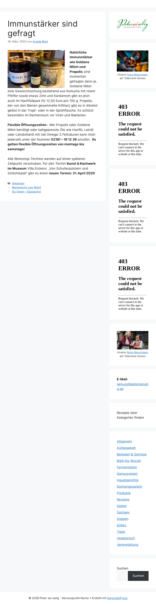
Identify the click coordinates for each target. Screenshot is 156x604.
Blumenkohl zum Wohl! (26, 187)
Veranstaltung (127, 545)
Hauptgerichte (127, 480)
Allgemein (18, 183)
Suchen (122, 568)
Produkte (124, 493)
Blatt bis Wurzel (129, 461)
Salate (122, 506)
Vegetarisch (126, 538)
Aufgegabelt (126, 448)
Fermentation (127, 467)
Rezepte (123, 499)
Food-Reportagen (137, 74)
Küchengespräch (129, 486)
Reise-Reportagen (137, 352)
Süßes (121, 525)
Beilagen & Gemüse (132, 454)
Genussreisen (127, 474)
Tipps (121, 532)
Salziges (123, 512)
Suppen (122, 519)
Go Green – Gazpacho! (26, 191)
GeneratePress (117, 598)
